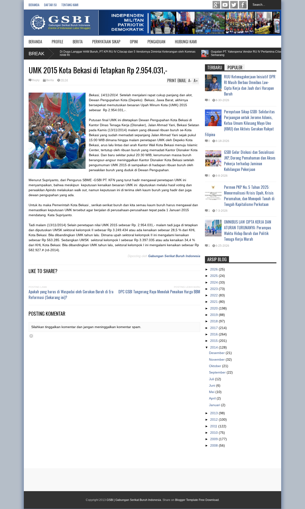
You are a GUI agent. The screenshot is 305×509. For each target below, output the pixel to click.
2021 (214, 302)
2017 (214, 328)
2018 (214, 321)
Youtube (225, 5)
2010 (214, 432)
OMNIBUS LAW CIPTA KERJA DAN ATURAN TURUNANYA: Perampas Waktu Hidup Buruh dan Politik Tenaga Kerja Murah (247, 230)
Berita (50, 80)
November (217, 359)
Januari (215, 405)
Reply (36, 80)
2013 (214, 413)
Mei (212, 392)
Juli (212, 379)
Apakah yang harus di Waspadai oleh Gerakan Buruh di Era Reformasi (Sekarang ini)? (71, 294)
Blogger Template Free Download (197, 500)
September (218, 372)
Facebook (243, 5)
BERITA (78, 42)
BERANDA (35, 42)
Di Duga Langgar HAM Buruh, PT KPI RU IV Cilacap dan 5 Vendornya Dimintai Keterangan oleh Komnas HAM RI (120, 53)
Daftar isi (50, 4)
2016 (214, 334)
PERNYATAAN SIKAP (106, 42)
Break (36, 53)
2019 (214, 315)
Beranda (34, 4)
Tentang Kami (69, 4)
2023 (214, 289)
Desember (217, 353)
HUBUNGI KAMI (186, 42)
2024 (214, 282)
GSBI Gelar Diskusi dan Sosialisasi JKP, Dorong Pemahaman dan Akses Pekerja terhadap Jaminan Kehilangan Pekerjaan (249, 160)
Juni (212, 385)
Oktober (215, 366)
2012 (214, 419)
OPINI (134, 42)
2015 (214, 341)
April (213, 398)
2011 (214, 426)
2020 (214, 308)
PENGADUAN (156, 42)
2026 (214, 269)
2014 (214, 347)
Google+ (216, 5)
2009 (214, 439)
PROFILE (57, 42)
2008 (214, 445)
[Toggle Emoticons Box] (31, 336)
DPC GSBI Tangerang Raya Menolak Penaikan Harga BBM (159, 291)
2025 (214, 276)
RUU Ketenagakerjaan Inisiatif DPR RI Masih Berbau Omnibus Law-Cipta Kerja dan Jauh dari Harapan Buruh (249, 85)
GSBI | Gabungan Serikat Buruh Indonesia (134, 500)
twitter (234, 5)
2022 (214, 295)
